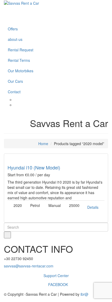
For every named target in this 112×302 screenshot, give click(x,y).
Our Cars (15, 81)
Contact (14, 91)
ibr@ (84, 294)
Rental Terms (19, 60)
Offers (13, 28)
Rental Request (20, 49)
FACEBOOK (57, 284)
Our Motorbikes (20, 70)
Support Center (56, 275)
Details (92, 207)
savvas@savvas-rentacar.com (28, 265)
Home (43, 143)
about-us (15, 39)
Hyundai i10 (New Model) (34, 167)
